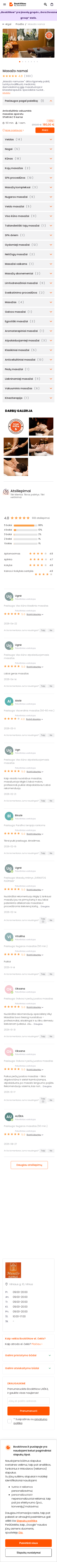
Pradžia (20, 24)
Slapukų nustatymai (29, 1552)
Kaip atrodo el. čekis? (25, 1341)
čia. (20, 1532)
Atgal (8, 24)
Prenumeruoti (28, 1411)
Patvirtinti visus (28, 1543)
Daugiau (6, 93)
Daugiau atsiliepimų (29, 1165)
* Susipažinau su (30, 1421)
